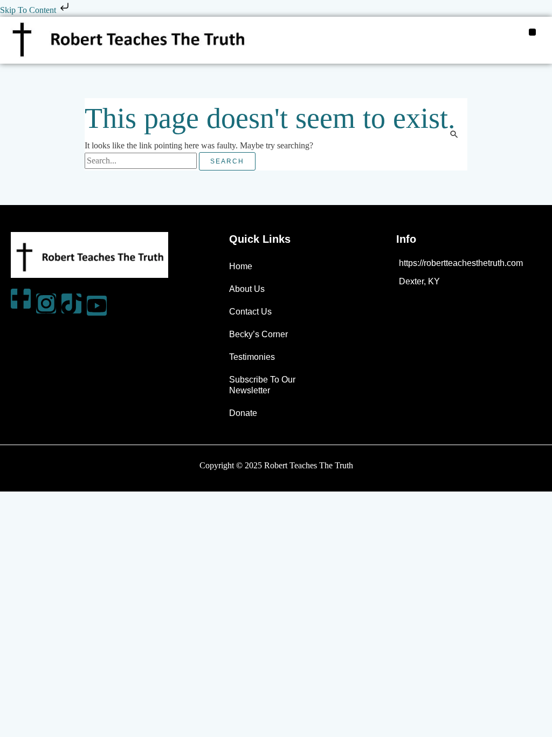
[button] (532, 32)
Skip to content (29, 10)
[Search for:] (142, 160)
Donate (243, 413)
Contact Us (250, 311)
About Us (247, 289)
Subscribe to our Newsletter (262, 385)
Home (240, 266)
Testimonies (252, 356)
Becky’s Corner (258, 334)
